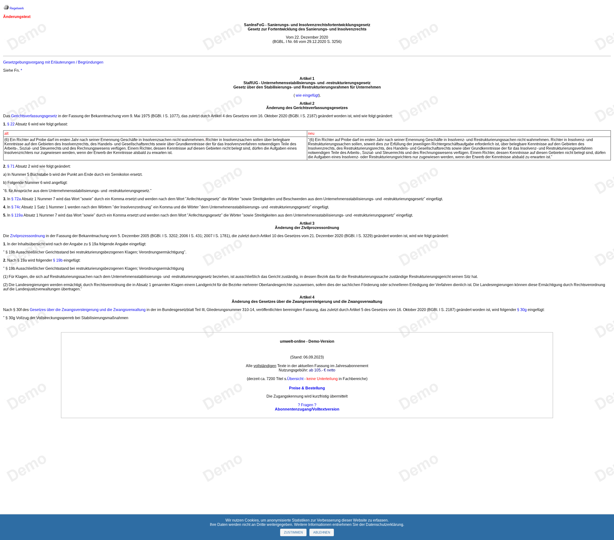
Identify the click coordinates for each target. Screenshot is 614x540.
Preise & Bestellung (307, 388)
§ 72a (16, 199)
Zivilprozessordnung (27, 236)
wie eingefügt (307, 95)
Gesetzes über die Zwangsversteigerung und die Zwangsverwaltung (88, 310)
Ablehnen (321, 532)
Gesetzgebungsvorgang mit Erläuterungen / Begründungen (53, 62)
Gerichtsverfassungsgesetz (34, 116)
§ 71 (11, 166)
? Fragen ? (307, 405)
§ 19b (58, 260)
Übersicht (295, 379)
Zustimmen (293, 532)
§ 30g (522, 310)
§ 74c (16, 207)
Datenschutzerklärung (384, 524)
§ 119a (17, 215)
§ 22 (11, 124)
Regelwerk (17, 8)
